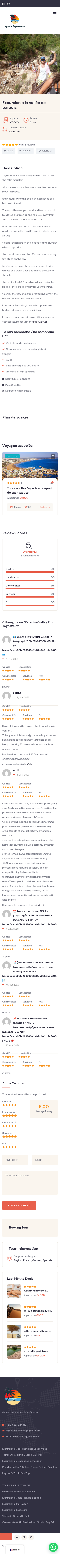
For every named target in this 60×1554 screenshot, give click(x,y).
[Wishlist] (53, 456)
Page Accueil (40, 321)
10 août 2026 (12, 984)
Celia (29, 764)
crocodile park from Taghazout (36, 1351)
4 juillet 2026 (22, 697)
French (27, 1260)
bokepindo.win (37, 905)
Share (10, 151)
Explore (43, 507)
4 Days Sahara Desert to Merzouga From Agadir (37, 1331)
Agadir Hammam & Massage (35, 1290)
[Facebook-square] (31, 1537)
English (18, 1260)
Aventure (14, 131)
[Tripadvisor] (17, 1537)
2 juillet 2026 (12, 659)
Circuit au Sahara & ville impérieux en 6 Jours (38, 1311)
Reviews (27, 151)
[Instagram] (24, 1537)
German (37, 1260)
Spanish (47, 1260)
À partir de (13, 497)
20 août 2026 (13, 1045)
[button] (55, 63)
